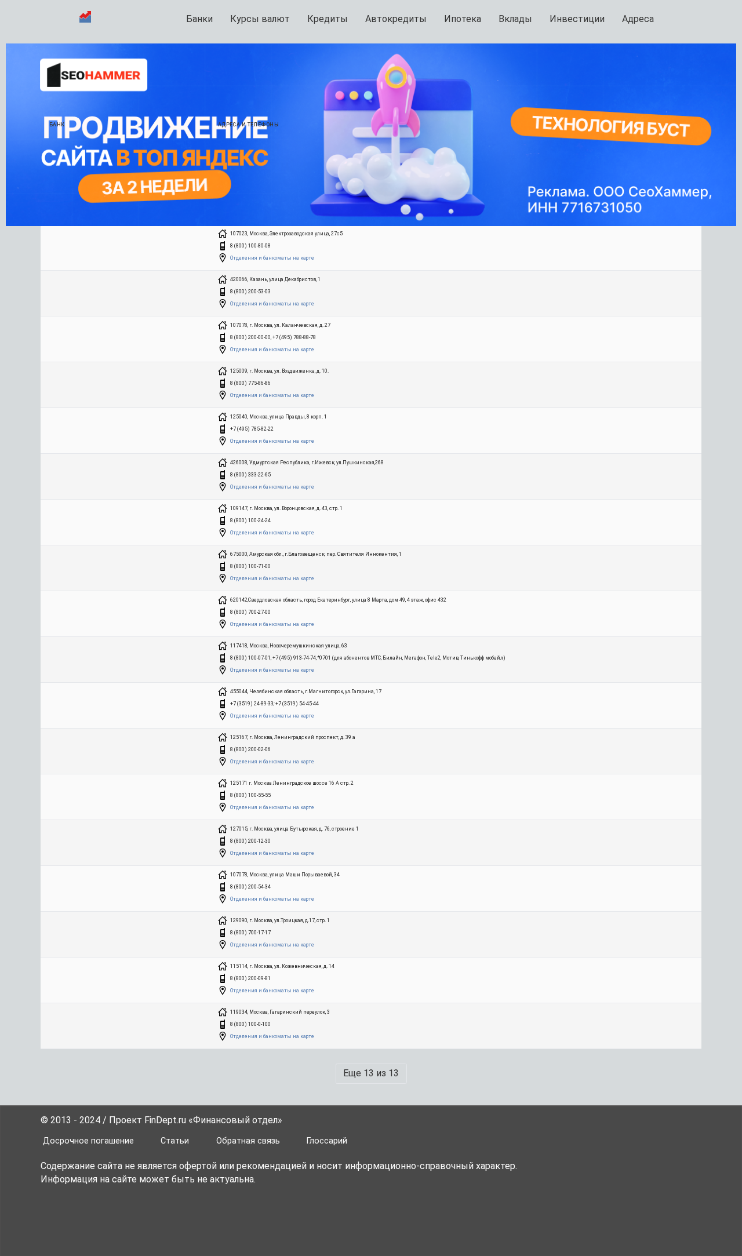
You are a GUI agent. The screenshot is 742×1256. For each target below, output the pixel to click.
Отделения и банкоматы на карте (272, 258)
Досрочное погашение (88, 1141)
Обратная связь (248, 1141)
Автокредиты (396, 18)
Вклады (515, 18)
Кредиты (327, 18)
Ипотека (462, 18)
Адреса (638, 18)
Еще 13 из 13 (371, 1073)
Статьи (175, 1141)
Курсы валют (260, 18)
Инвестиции (577, 18)
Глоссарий (327, 1141)
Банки (199, 18)
